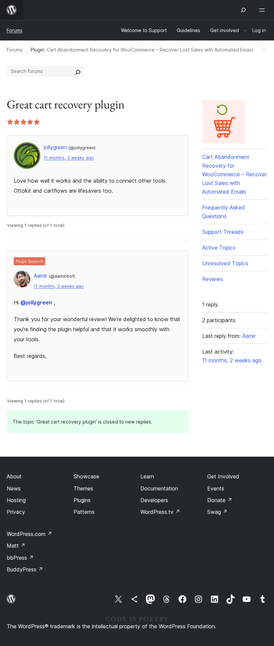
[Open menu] (263, 10)
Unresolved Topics (225, 263)
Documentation (159, 488)
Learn (147, 476)
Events (215, 488)
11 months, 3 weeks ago (69, 157)
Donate (219, 500)
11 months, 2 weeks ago (59, 286)
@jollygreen (36, 302)
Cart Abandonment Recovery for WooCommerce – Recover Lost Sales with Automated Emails (150, 50)
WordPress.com (29, 534)
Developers (154, 500)
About (14, 476)
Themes (83, 488)
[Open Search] (243, 10)
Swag (217, 512)
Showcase (86, 476)
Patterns (84, 512)
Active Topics (219, 247)
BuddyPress (25, 569)
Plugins (82, 500)
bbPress (20, 557)
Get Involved (223, 476)
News (14, 488)
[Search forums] (78, 71)
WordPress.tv (160, 512)
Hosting (16, 500)
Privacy (16, 512)
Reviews (212, 279)
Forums (14, 30)
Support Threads (223, 231)
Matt (16, 545)
